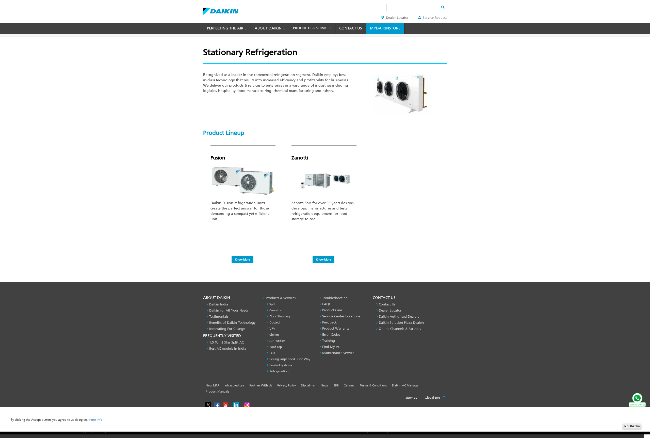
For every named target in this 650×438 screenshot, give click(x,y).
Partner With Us (260, 385)
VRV (272, 328)
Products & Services (312, 28)
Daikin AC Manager (406, 385)
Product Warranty (336, 328)
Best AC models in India (227, 348)
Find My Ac (331, 347)
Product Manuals (217, 391)
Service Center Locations (341, 316)
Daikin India (218, 304)
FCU (272, 353)
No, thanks (632, 426)
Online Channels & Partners (400, 329)
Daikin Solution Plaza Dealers (401, 323)
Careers (349, 385)
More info (95, 419)
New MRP (212, 385)
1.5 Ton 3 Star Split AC (226, 342)
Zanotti (299, 158)
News (325, 385)
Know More (242, 259)
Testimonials (218, 316)
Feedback (329, 322)
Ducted (274, 322)
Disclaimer (308, 385)
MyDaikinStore (385, 28)
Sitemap (411, 397)
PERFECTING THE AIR (225, 28)
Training (328, 341)
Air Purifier (277, 341)
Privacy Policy (286, 385)
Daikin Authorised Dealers (399, 316)
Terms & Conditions (373, 385)
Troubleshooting (335, 298)
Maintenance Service (338, 353)
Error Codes (331, 334)
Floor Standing (279, 316)
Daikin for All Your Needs (229, 310)
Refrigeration (278, 371)
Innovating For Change (227, 329)
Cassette (275, 310)
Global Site (433, 397)
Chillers (274, 334)
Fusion (217, 158)
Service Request (435, 18)
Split (272, 304)
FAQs (326, 304)
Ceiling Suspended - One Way (289, 359)
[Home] (220, 10)
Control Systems (280, 365)
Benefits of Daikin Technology (232, 323)
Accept (614, 428)
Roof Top (275, 347)
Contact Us (350, 28)
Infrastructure (234, 385)
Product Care (332, 310)
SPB (336, 385)
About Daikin (269, 28)
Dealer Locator (397, 18)
